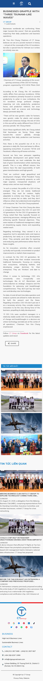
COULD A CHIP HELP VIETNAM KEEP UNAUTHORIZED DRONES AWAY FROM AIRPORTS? (21, 539)
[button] (29, 4)
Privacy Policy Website (21, 678)
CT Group (13, 333)
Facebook (24, 333)
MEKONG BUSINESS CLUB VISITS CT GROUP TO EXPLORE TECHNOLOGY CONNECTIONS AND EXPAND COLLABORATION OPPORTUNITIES (19, 496)
